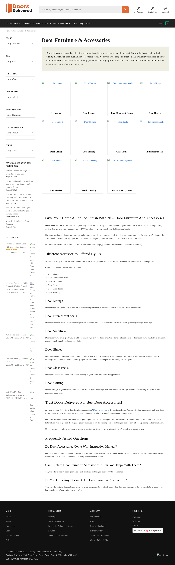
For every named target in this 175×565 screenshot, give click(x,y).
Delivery (52, 516)
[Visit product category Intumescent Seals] (154, 134)
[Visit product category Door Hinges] (154, 96)
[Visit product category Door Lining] (56, 134)
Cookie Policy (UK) (99, 540)
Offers (8, 540)
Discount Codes (13, 535)
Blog (8, 531)
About (8, 521)
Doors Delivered (100, 410)
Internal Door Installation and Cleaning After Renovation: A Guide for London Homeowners (19, 197)
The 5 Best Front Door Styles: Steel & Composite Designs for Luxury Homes (19, 211)
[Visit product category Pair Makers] (56, 173)
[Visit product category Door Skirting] (89, 134)
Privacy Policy (96, 531)
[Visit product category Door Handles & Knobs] (121, 96)
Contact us (10, 526)
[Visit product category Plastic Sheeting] (89, 173)
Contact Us (152, 12)
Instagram (136, 521)
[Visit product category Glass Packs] (121, 134)
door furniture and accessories (102, 53)
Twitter (135, 525)
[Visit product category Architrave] (56, 96)
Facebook (136, 517)
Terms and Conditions (99, 535)
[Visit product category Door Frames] (89, 96)
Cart (92, 521)
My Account (138, 12)
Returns (51, 531)
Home (8, 31)
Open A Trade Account (58, 535)
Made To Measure (56, 521)
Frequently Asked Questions (60, 526)
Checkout (165, 12)
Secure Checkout (97, 526)
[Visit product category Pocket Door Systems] (121, 173)
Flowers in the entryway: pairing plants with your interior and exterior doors (19, 184)
